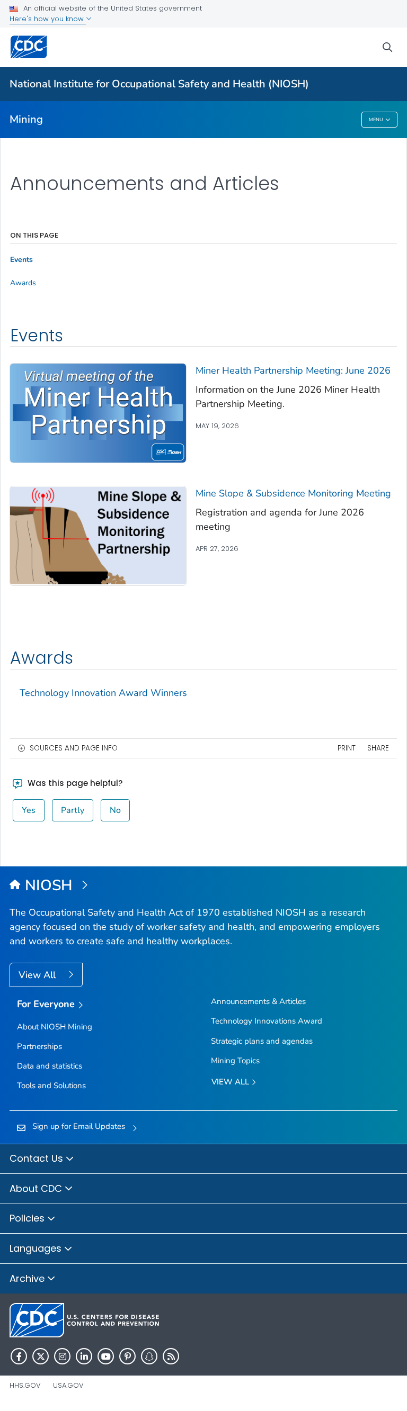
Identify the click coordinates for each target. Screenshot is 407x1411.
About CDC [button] (37, 1188)
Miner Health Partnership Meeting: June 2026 (293, 370)
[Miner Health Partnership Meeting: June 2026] (98, 412)
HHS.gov (25, 1385)
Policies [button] (28, 1218)
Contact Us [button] (38, 1158)
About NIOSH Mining (54, 1026)
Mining (26, 119)
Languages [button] (37, 1248)
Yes (29, 810)
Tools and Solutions (51, 1085)
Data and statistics (49, 1066)
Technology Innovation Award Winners (103, 692)
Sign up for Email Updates (78, 1126)
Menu (376, 119)
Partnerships (39, 1046)
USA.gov (68, 1385)
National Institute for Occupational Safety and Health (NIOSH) (159, 84)
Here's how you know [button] (48, 19)
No (115, 810)
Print (347, 748)
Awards (23, 283)
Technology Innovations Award (266, 1021)
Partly (72, 810)
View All (38, 975)
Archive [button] (28, 1278)
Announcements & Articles (258, 1001)
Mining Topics (235, 1060)
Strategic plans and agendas (262, 1041)
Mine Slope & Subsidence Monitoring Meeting (293, 493)
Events (21, 260)
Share (378, 748)
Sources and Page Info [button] (74, 748)
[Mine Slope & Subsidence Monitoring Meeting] (98, 535)
